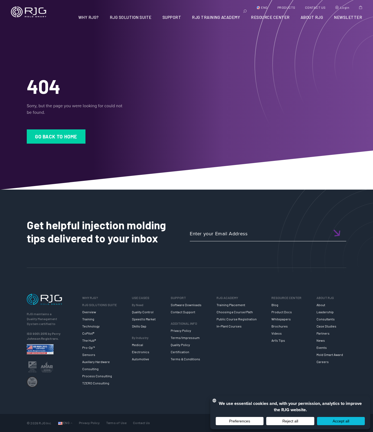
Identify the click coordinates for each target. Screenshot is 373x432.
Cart (360, 7)
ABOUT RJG (312, 17)
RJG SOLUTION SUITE (131, 17)
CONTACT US (315, 7)
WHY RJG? (88, 17)
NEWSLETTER (348, 17)
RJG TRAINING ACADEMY (216, 17)
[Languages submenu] (71, 423)
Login (345, 7)
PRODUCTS (286, 7)
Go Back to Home (56, 137)
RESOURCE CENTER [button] (270, 17)
